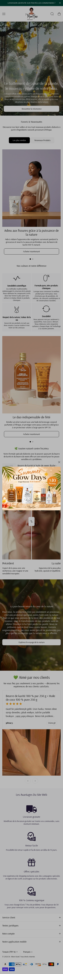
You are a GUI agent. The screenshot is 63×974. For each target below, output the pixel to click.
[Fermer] (59, 463)
